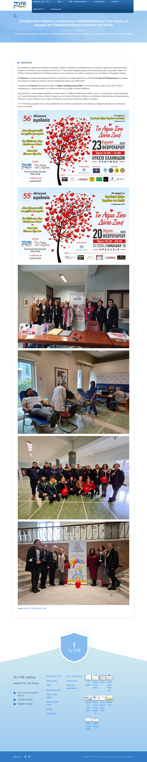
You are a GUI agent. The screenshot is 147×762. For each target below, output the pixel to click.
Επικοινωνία (56, 9)
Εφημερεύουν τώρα (53, 690)
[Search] (15, 16)
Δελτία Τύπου (72, 681)
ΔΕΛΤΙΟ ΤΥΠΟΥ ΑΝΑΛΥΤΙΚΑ (35, 608)
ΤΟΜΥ (48, 685)
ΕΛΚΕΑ (49, 709)
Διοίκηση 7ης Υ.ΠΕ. (53, 676)
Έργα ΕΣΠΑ (38, 9)
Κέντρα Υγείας (51, 681)
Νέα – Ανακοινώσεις (74, 676)
